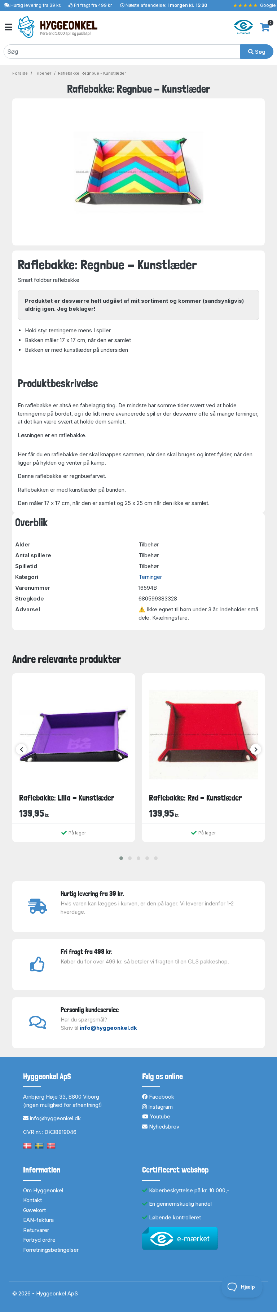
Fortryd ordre (39, 1239)
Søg (259, 51)
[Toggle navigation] (8, 27)
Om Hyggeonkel (43, 1190)
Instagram (160, 1106)
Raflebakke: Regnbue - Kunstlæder (92, 73)
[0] (265, 27)
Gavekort (34, 1210)
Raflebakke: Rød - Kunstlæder (195, 797)
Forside (20, 73)
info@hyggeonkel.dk (108, 1027)
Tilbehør (43, 73)
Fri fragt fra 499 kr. (93, 5)
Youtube (159, 1116)
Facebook (161, 1096)
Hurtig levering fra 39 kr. (35, 5)
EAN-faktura (38, 1219)
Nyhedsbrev (163, 1126)
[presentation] (21, 749)
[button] (121, 858)
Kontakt (32, 1200)
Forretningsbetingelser (51, 1249)
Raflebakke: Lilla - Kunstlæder (66, 797)
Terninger (150, 576)
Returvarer (36, 1230)
